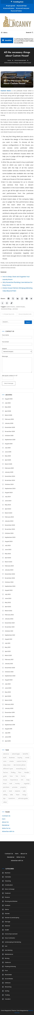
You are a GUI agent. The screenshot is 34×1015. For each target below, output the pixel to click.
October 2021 (9, 631)
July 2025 (8, 448)
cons (4, 761)
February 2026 (9, 419)
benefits (25, 754)
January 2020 (9, 708)
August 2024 (9, 492)
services (15, 309)
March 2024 (8, 513)
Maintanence (9, 954)
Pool (6, 970)
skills (11, 795)
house (5, 780)
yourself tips (22, 6)
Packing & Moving (10, 966)
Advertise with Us (8, 831)
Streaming (8, 987)
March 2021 (8, 655)
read (10, 791)
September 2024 (10, 488)
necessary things (6, 309)
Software (7, 983)
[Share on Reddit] (31, 298)
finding (13, 772)
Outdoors (8, 962)
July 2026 (8, 403)
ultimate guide (23, 798)
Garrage (7, 922)
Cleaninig (8, 881)
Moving (7, 958)
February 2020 (9, 704)
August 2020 (8, 680)
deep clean (7, 765)
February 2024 (9, 517)
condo (27, 758)
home (23, 776)
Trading (7, 995)
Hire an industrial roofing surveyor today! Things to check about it (26, 314)
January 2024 (9, 521)
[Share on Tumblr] (2, 303)
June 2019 (8, 737)
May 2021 (7, 647)
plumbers (6, 787)
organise (26, 783)
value (5, 802)
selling (5, 795)
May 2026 (8, 407)
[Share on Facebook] (8, 298)
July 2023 (8, 545)
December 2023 (10, 525)
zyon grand (11, 6)
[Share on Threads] (7, 303)
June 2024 (8, 501)
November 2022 (10, 578)
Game (7, 909)
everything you (21, 769)
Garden (26, 772)
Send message (8, 383)
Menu (5, 33)
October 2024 (9, 484)
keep (28, 780)
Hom (3, 819)
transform (11, 798)
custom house (20, 307)
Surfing (7, 991)
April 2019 (8, 741)
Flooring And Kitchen (11, 901)
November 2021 (9, 627)
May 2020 (8, 692)
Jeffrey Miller (20, 77)
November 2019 (9, 716)
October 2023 (9, 533)
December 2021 (10, 623)
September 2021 (10, 635)
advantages (16, 754)
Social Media (9, 979)
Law (6, 946)
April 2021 (8, 651)
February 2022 (9, 615)
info (22, 780)
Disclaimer (5, 825)
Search (28, 32)
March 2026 (8, 415)
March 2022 (8, 611)
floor (19, 772)
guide (5, 776)
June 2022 (8, 598)
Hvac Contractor (10, 938)
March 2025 (8, 464)
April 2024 (8, 509)
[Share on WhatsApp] (22, 298)
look (10, 783)
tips (4, 798)
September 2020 (10, 676)
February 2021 (9, 659)
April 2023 (8, 558)
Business (12, 758)
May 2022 (8, 602)
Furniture (7, 905)
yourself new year (23, 8)
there (17, 795)
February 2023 (9, 566)
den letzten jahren (20, 765)
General (7, 926)
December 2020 (10, 668)
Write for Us (6, 828)
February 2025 (9, 468)
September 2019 (10, 725)
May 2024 (8, 505)
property (23, 787)
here (11, 776)
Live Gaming (8, 950)
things (24, 795)
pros (4, 791)
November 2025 (10, 431)
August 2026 (8, 399)
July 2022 (8, 594)
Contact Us (6, 816)
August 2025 (8, 444)
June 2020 (8, 688)
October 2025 (9, 435)
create (11, 761)
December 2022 (10, 574)
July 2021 (7, 643)
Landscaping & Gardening (13, 942)
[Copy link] (11, 303)
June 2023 (8, 549)
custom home (10, 307)
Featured (7, 893)
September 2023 (10, 537)
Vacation (7, 999)
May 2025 (8, 456)
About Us (5, 822)
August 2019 (8, 729)
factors (5, 772)
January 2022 (9, 619)
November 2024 (10, 480)
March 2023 (8, 562)
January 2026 (9, 423)
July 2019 (7, 733)
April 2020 (8, 696)
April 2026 (8, 411)
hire (17, 776)
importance (14, 780)
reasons (17, 791)
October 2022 (9, 582)
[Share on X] (13, 298)
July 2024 (8, 497)
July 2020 (8, 684)
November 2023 (10, 529)
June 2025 (8, 452)
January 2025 (9, 472)
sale (24, 791)
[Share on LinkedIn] (17, 298)
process (14, 787)
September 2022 (10, 586)
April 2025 (8, 460)
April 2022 (8, 606)
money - (18, 783)
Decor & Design (9, 889)
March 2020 (8, 700)
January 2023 (9, 570)
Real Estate (8, 975)
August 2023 (8, 541)
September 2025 (10, 439)
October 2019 (9, 720)
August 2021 (8, 639)
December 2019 (10, 712)
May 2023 (8, 554)
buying (20, 758)
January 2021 (9, 663)
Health (7, 930)
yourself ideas (17, 11)
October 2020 (9, 672)
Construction (9, 885)
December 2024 (10, 476)
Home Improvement (10, 74)
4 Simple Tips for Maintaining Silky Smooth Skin (9, 314)
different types (8, 769)
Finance (7, 897)
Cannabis (8, 877)
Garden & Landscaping (12, 917)
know (5, 783)
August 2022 (8, 590)
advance (6, 754)
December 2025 (10, 427)
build (4, 758)
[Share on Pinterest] (26, 298)
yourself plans (9, 8)
